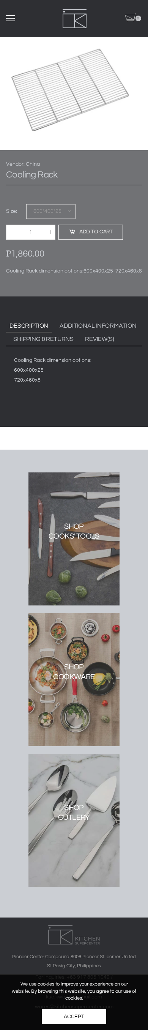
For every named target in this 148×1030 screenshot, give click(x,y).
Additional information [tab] (98, 326)
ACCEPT (74, 1016)
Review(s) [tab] (99, 339)
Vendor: (16, 164)
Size (11, 211)
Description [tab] (28, 326)
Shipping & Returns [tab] (43, 339)
